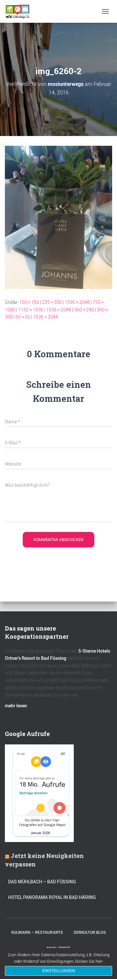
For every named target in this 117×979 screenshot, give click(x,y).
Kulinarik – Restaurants (37, 932)
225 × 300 (52, 302)
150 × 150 (29, 302)
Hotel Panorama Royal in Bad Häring (52, 897)
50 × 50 (23, 317)
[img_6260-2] (58, 217)
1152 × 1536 (30, 309)
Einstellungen (58, 971)
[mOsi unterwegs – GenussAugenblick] (20, 11)
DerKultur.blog (90, 932)
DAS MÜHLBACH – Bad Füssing (42, 881)
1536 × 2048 (77, 302)
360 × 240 (84, 309)
